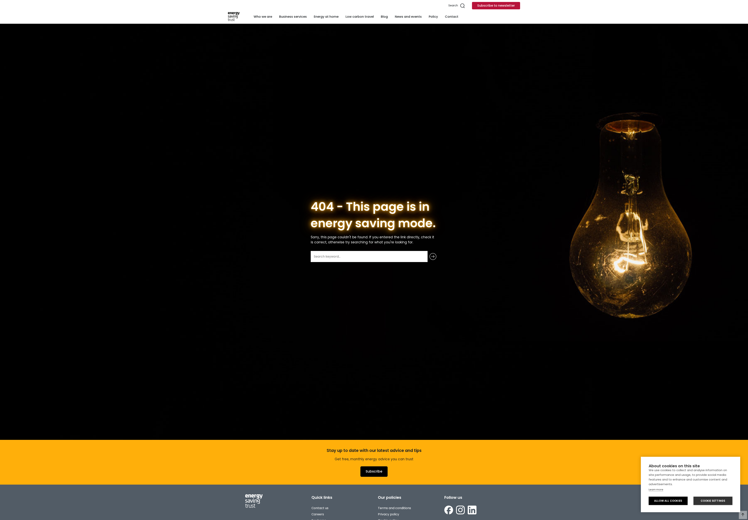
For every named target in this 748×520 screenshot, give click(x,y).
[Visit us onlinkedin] (472, 510)
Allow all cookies (668, 501)
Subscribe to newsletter (496, 5)
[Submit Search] (433, 256)
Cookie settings (713, 501)
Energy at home (326, 16)
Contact (451, 16)
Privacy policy (388, 514)
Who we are (263, 16)
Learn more (656, 489)
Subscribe (374, 471)
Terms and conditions (394, 508)
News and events (408, 16)
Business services (293, 16)
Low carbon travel (360, 16)
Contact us (319, 508)
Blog (384, 16)
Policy (433, 16)
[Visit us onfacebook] (448, 510)
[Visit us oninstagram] (460, 510)
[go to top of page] (743, 515)
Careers (317, 514)
